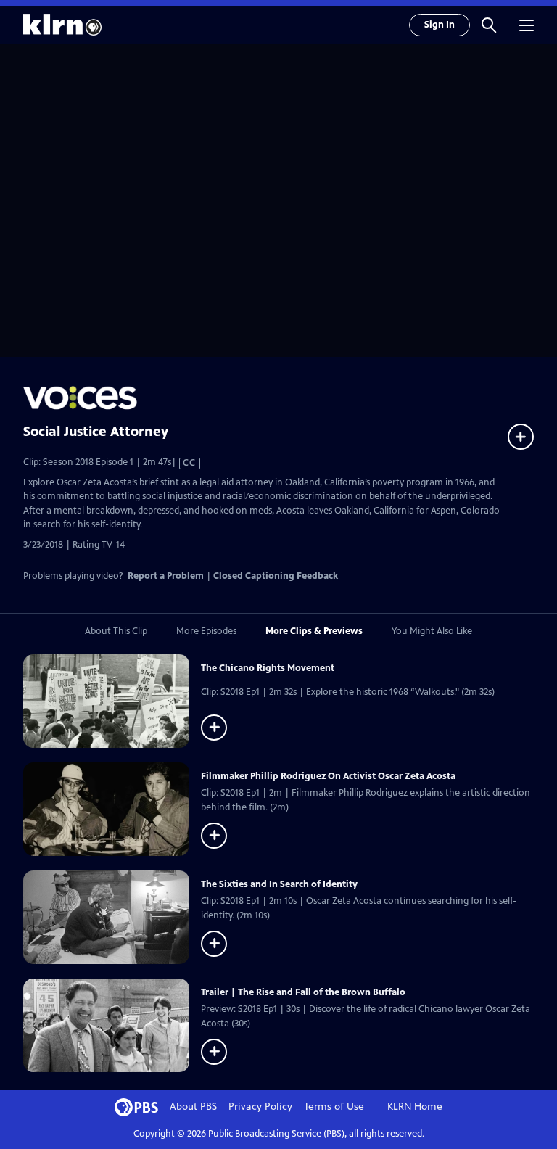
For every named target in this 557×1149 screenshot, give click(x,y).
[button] (489, 25)
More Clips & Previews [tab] (314, 631)
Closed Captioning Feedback (275, 576)
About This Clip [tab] (116, 631)
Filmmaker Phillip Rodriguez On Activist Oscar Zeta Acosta (328, 776)
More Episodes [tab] (206, 631)
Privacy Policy (260, 1106)
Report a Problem (166, 576)
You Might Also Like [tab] (432, 631)
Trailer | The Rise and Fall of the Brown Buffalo (303, 992)
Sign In (439, 24)
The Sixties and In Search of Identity (279, 884)
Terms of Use (334, 1106)
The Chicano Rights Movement (267, 668)
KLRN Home (414, 1106)
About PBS (193, 1106)
